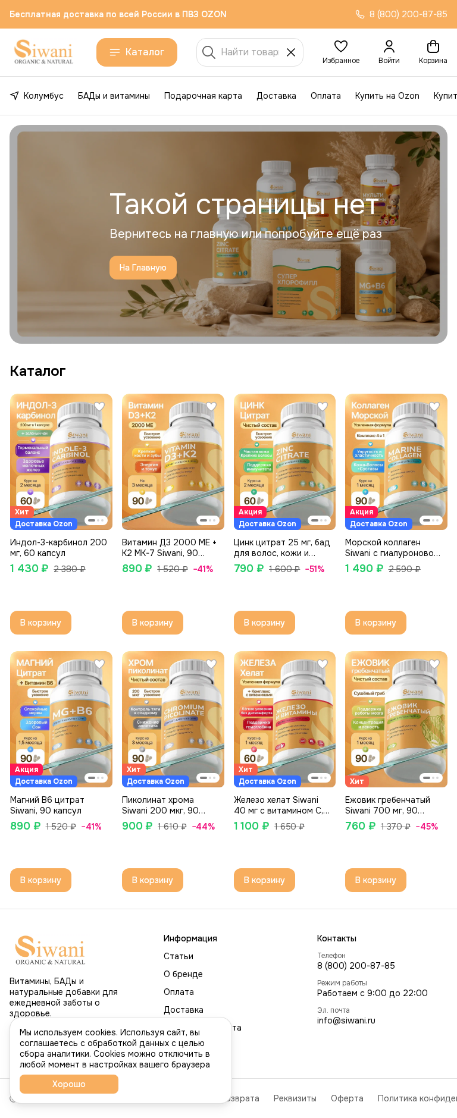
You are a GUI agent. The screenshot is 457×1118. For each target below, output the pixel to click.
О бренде (183, 974)
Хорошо (69, 1084)
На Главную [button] (143, 267)
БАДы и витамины (114, 95)
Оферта (347, 1098)
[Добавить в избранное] (99, 407)
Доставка (276, 95)
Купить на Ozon (387, 95)
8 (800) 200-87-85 (356, 965)
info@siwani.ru (346, 1020)
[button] (341, 52)
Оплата (326, 95)
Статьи (178, 956)
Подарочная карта (203, 95)
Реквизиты (295, 1098)
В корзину (40, 622)
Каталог (145, 52)
